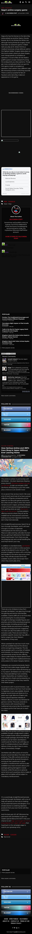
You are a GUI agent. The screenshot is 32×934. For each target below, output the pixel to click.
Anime (2, 7)
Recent (8, 353)
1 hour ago (9, 364)
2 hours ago (16, 373)
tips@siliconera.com (19, 932)
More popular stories (8, 348)
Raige (9, 367)
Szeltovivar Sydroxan (14, 377)
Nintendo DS (8, 7)
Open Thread (13, 919)
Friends (7, 185)
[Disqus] (16, 263)
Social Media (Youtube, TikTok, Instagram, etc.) (14, 189)
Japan (6, 203)
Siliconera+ (24, 919)
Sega (10, 203)
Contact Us (15, 921)
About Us (6, 921)
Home (6, 919)
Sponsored (10, 445)
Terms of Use (24, 921)
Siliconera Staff (12, 13)
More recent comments (8, 395)
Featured (3, 445)
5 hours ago (23, 388)
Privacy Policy (16, 923)
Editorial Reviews (10, 178)
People (3, 353)
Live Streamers (9, 182)
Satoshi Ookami (13, 359)
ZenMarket (26, 546)
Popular (13, 353)
